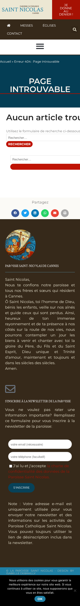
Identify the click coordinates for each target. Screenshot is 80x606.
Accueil (5, 61)
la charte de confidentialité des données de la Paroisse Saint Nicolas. (39, 471)
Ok (40, 599)
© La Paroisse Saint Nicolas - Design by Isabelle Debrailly (40, 572)
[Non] (75, 590)
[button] (74, 29)
